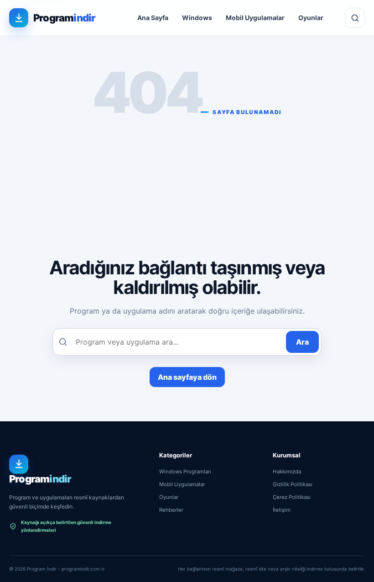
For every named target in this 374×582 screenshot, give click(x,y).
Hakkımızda (287, 471)
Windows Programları (185, 471)
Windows (197, 17)
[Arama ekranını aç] (355, 18)
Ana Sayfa (152, 17)
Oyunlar (310, 17)
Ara (302, 341)
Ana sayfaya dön (187, 377)
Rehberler (171, 510)
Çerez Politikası (292, 497)
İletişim (282, 510)
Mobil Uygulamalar (255, 17)
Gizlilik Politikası (292, 484)
